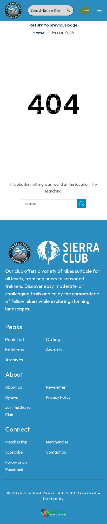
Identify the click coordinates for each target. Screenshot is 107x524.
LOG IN (85, 10)
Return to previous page (53, 25)
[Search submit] (68, 10)
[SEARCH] (81, 203)
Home (38, 32)
